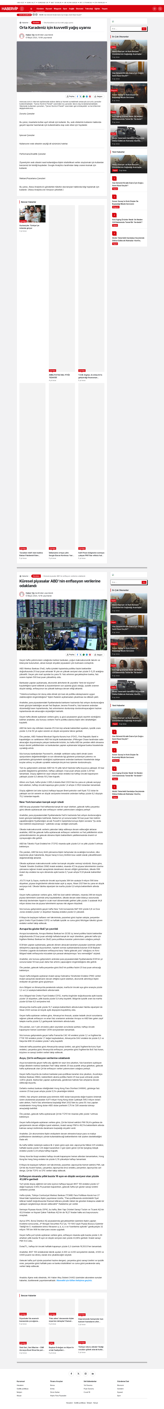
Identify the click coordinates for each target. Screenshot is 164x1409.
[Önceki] (33, 15)
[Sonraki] (36, 15)
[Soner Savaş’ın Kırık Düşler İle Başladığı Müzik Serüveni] (128, 93)
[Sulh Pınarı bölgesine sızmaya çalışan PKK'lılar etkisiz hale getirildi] (91, 471)
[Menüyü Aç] (22, 8)
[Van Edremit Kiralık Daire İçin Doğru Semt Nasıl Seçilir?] (128, 71)
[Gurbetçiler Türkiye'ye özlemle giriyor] (32, 293)
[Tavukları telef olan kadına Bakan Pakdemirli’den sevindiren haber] (32, 471)
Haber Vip (30, 35)
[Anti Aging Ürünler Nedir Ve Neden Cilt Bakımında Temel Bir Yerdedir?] (128, 115)
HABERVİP (10, 9)
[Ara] (160, 8)
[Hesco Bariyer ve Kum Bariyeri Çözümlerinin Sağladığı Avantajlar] (128, 50)
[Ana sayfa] (31, 9)
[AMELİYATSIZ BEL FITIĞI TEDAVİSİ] (62, 293)
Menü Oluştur (142, 2)
